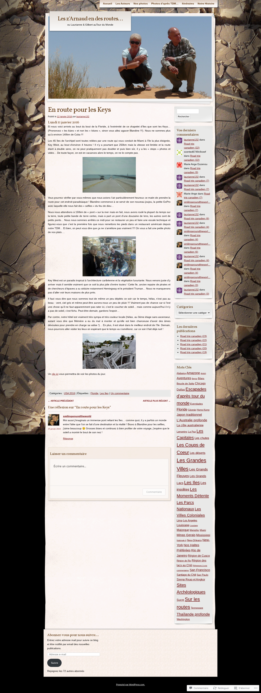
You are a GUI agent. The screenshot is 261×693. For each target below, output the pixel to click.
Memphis (194, 530)
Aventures (184, 378)
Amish (203, 373)
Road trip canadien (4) (196, 227)
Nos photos (141, 3)
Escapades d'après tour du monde (191, 396)
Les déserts (197, 453)
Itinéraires (188, 3)
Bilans (201, 378)
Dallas (181, 389)
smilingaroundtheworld (77, 416)
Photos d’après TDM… (164, 3)
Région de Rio (184, 560)
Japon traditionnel (189, 415)
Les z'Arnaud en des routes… (90, 19)
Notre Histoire (206, 3)
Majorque (183, 530)
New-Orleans (194, 540)
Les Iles (104, 393)
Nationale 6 (181, 540)
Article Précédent (61, 401)
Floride (94, 393)
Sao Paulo (202, 574)
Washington (183, 619)
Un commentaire (120, 393)
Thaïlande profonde (193, 614)
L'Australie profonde (192, 420)
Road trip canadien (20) (193, 348)
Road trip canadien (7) (196, 180)
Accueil (107, 3)
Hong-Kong (203, 409)
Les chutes (202, 438)
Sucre (180, 599)
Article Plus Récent (156, 401)
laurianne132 (82, 116)
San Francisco (200, 570)
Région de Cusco (199, 555)
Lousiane (194, 525)
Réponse (68, 438)
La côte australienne (190, 425)
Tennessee (197, 607)
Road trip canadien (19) (193, 352)
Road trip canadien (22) (193, 340)
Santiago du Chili (186, 574)
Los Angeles (190, 520)
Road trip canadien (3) (196, 293)
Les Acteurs (123, 3)
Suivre (54, 662)
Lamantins (182, 431)
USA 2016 (69, 393)
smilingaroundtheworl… (197, 202)
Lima (179, 520)
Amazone (193, 373)
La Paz (192, 431)
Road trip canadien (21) (193, 344)
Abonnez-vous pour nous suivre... (73, 635)
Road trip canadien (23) (193, 336)
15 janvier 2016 (54, 429)
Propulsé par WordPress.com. (130, 684)
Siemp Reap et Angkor (191, 579)
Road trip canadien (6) (196, 218)
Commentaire (154, 491)
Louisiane (183, 525)
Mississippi (203, 535)
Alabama (181, 373)
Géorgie (192, 410)
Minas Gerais (186, 535)
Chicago (200, 383)
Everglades (196, 403)
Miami (203, 530)
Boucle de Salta (185, 383)
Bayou (194, 378)
